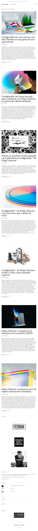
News (5, 236)
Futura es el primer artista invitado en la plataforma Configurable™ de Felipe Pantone (19, 158)
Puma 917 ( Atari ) (13, 491)
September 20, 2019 (4, 235)
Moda (10, 1)
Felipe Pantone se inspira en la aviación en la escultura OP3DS (17, 332)
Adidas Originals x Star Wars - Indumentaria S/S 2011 (18, 485)
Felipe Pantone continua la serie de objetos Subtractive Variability (19, 390)
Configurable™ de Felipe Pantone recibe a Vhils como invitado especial (18, 272)
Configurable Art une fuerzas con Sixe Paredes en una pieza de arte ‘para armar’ (18, 39)
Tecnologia (23, 1)
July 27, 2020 (3, 121)
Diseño (4, 62)
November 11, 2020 (4, 354)
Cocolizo (6, 277)
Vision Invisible (5, 4)
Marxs (6, 44)
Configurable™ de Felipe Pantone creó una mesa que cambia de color (18, 213)
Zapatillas (14, 1)
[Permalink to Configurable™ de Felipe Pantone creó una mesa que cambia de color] (19, 207)
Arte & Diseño (19, 1)
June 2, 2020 (3, 410)
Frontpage (12, 488)
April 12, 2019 (3, 296)
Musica (27, 1)
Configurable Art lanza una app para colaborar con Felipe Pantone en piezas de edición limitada (19, 98)
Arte (2, 62)
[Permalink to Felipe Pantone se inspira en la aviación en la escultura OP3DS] (19, 327)
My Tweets (3, 499)
